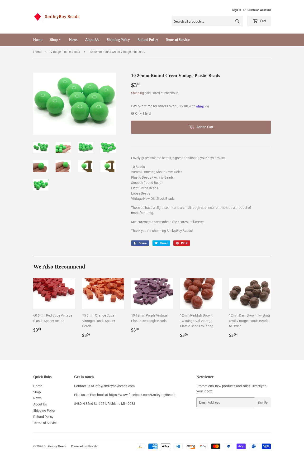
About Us (92, 40)
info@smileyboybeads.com (115, 386)
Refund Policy (148, 40)
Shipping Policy (118, 40)
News (73, 40)
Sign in (236, 10)
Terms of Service (178, 40)
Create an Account (259, 10)
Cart (262, 21)
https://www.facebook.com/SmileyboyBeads (142, 395)
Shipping (137, 93)
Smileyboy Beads (55, 446)
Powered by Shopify (84, 446)
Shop (54, 40)
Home (37, 40)
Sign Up (263, 402)
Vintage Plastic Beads (65, 52)
